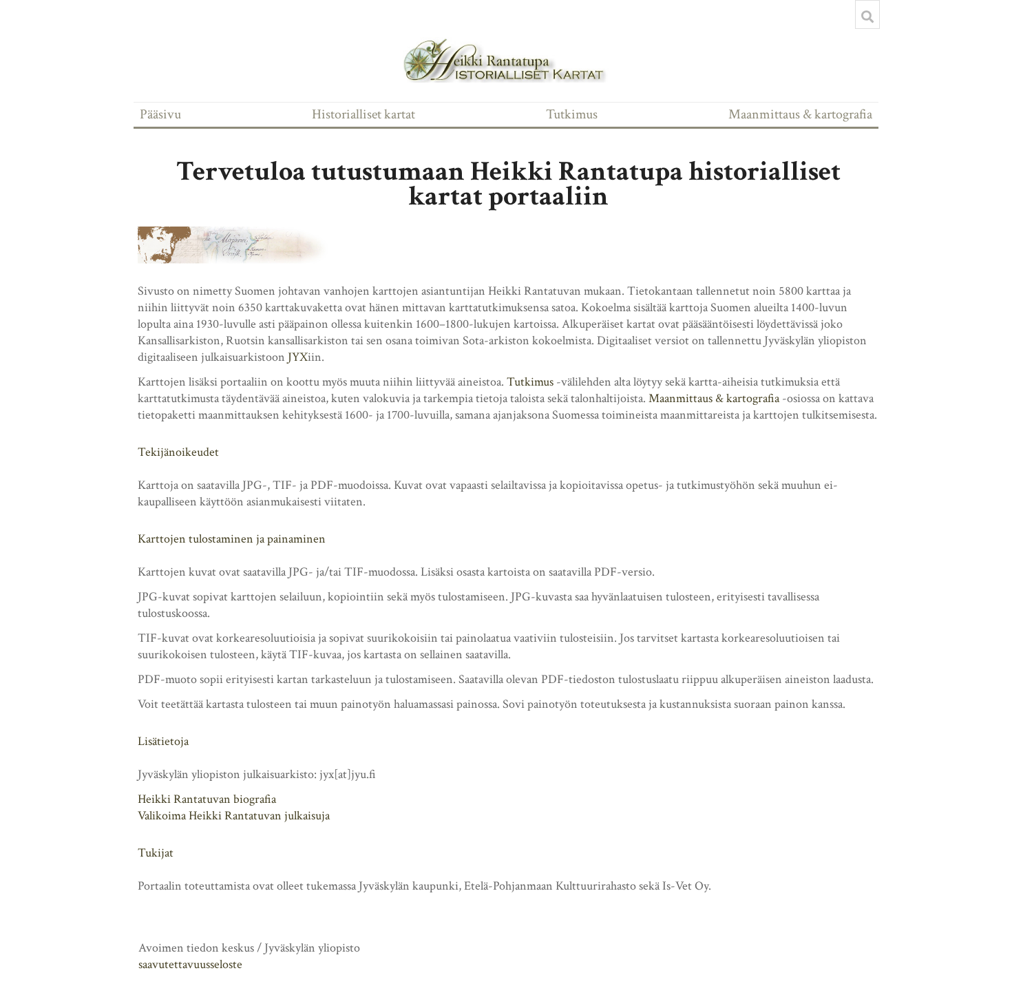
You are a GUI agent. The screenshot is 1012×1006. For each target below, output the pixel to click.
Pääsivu (160, 114)
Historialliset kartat (363, 114)
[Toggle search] (867, 16)
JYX (298, 357)
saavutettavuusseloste (190, 964)
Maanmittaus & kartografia (800, 114)
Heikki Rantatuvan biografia (207, 799)
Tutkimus (572, 114)
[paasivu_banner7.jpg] (241, 245)
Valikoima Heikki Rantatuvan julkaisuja (234, 816)
